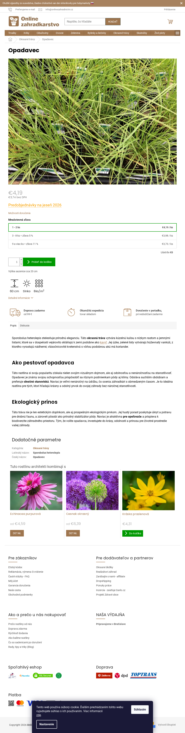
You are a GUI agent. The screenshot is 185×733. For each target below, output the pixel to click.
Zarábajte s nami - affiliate (110, 576)
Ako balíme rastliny (18, 637)
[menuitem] (12, 33)
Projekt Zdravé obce (107, 594)
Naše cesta (14, 590)
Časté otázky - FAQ (18, 576)
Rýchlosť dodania (18, 633)
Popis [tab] (13, 325)
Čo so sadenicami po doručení (25, 642)
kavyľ (103, 342)
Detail (17, 533)
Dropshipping (103, 581)
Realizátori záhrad (106, 571)
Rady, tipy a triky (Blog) (21, 646)
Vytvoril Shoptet (167, 724)
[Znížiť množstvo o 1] (21, 264)
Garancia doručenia (19, 585)
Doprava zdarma (17, 628)
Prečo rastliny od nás (20, 624)
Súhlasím (140, 709)
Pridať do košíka (41, 262)
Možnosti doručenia (19, 213)
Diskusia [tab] (24, 325)
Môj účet (13, 581)
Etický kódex (15, 567)
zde (38, 715)
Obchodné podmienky (20, 594)
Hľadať (113, 21)
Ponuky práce (103, 585)
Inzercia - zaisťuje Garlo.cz (110, 590)
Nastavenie (46, 724)
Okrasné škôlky (104, 567)
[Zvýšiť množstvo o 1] (21, 260)
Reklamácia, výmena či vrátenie (25, 571)
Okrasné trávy (41, 448)
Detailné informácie (19, 298)
